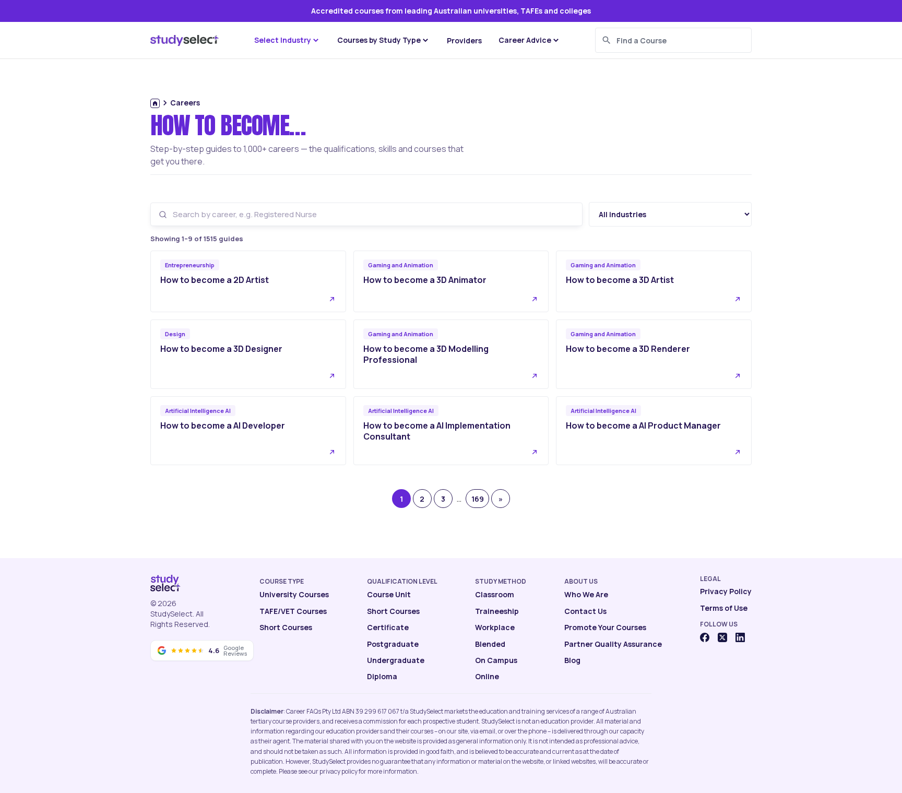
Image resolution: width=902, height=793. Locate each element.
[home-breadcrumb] (155, 103)
